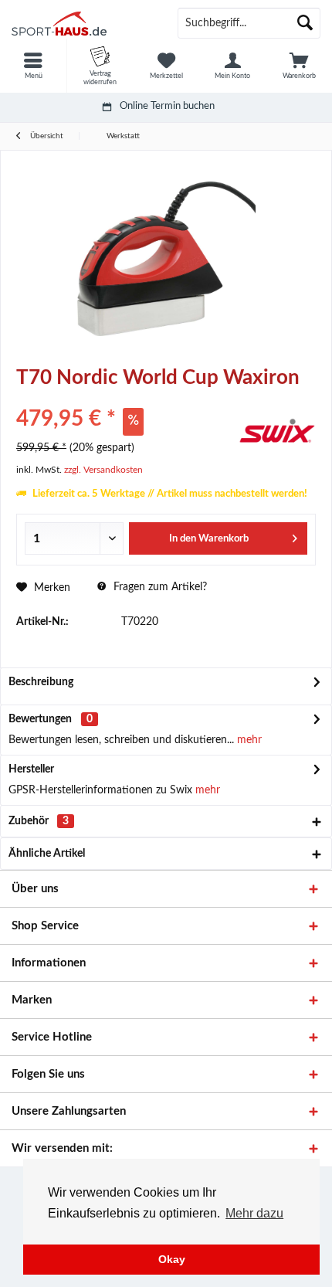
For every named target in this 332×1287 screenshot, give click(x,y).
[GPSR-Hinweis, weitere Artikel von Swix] (277, 431)
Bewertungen (40, 719)
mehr (248, 740)
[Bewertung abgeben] (125, 398)
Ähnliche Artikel (46, 853)
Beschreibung (40, 682)
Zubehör (38, 821)
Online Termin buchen (167, 106)
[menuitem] (33, 66)
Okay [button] (171, 1259)
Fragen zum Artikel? (158, 587)
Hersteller (31, 769)
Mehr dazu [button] (254, 1213)
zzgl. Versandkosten (103, 469)
